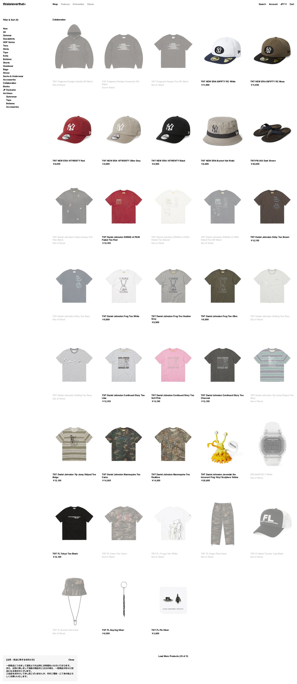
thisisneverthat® (14, 4)
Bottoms (7, 59)
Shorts (6, 63)
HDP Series (9, 42)
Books (6, 86)
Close (71, 659)
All (4, 32)
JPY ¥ (284, 4)
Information (78, 4)
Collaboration (9, 83)
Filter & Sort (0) (10, 20)
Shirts (6, 49)
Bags (5, 69)
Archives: (8, 93)
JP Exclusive (9, 90)
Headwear (8, 66)
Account (273, 4)
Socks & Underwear (13, 76)
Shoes (6, 73)
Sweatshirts (9, 39)
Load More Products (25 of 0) (173, 656)
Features (65, 4)
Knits (5, 56)
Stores (90, 4)
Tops (5, 52)
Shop (55, 4)
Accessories (9, 80)
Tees (5, 46)
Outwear (7, 35)
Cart (292, 4)
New (5, 29)
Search (262, 4)
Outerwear (11, 97)
